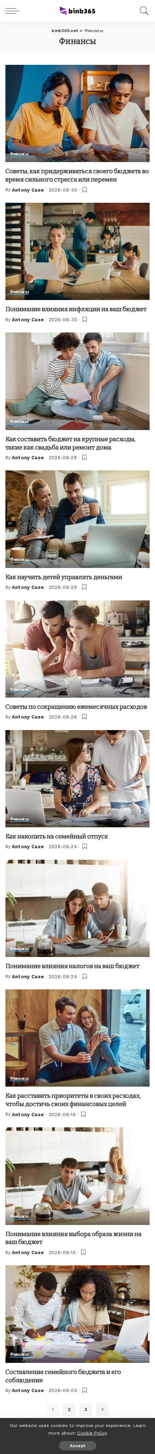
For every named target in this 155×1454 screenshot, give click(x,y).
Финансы (19, 153)
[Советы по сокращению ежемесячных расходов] (77, 649)
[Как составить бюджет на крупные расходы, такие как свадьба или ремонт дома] (77, 381)
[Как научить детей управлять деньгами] (77, 519)
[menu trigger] (14, 11)
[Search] (142, 11)
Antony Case (28, 190)
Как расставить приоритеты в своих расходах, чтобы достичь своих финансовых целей (73, 1100)
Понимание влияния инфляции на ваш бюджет (76, 309)
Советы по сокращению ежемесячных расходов (76, 707)
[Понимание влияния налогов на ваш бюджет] (77, 908)
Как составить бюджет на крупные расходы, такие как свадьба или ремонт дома (70, 443)
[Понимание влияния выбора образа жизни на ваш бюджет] (77, 1176)
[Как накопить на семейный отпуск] (77, 778)
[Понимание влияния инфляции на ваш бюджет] (77, 251)
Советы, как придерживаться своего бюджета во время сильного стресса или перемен (77, 175)
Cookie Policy (92, 1433)
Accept (77, 1445)
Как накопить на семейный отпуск (56, 836)
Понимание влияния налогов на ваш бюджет (72, 966)
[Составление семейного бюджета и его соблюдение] (77, 1314)
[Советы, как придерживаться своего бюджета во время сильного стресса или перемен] (77, 113)
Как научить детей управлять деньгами (63, 577)
